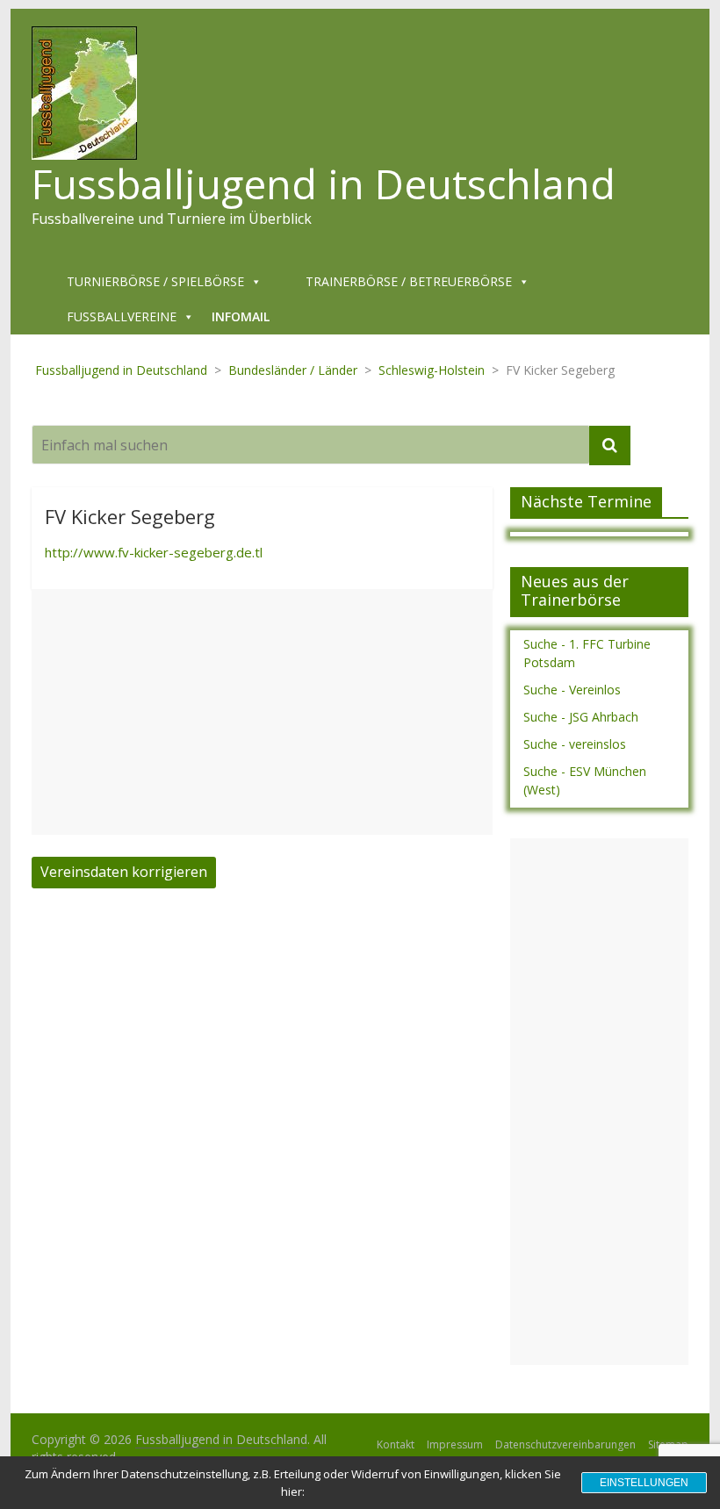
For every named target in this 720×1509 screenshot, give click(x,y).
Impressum (455, 1444)
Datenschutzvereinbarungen (565, 1444)
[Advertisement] (262, 712)
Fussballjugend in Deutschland (324, 183)
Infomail (241, 316)
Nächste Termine (586, 501)
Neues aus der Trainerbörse (575, 591)
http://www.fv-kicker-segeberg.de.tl (154, 552)
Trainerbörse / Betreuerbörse (409, 281)
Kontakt (395, 1444)
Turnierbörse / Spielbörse (155, 281)
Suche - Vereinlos (572, 689)
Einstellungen (644, 1483)
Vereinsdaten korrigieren (123, 871)
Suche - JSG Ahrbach (580, 716)
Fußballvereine (121, 316)
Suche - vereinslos (574, 744)
